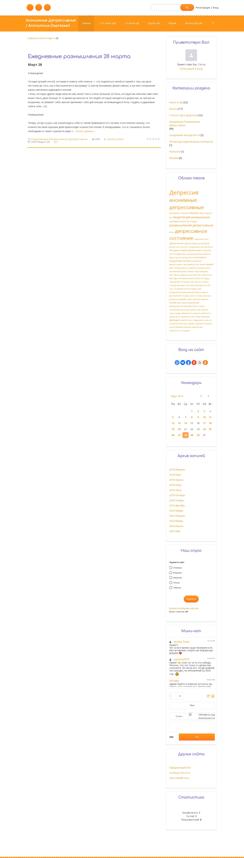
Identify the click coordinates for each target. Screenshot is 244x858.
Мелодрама (174, 250)
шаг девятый (189, 264)
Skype (202, 213)
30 (198, 435)
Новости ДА (176, 102)
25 (210, 429)
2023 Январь (176, 510)
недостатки (206, 275)
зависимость (187, 313)
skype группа (175, 257)
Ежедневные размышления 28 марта (79, 56)
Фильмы (173, 158)
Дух (175, 278)
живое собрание (203, 250)
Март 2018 (177, 396)
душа (207, 278)
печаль (187, 289)
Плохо (176, 582)
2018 (41, 38)
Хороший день (201, 271)
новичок (207, 320)
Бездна (185, 296)
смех (190, 320)
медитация (181, 217)
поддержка (198, 320)
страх (171, 313)
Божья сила (196, 289)
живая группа (187, 250)
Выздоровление (176, 306)
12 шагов (178, 288)
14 (185, 423)
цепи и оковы (195, 296)
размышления (180, 225)
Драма (172, 243)
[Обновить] (208, 697)
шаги (178, 316)
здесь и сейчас (202, 282)
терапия (196, 299)
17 (204, 423)
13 (179, 423)
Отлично (177, 568)
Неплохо (177, 577)
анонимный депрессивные (181, 271)
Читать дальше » (85, 131)
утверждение (175, 221)
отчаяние (185, 282)
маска (172, 327)
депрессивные (203, 225)
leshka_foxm (115, 139)
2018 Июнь (175, 484)
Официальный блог (180, 767)
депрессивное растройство (197, 243)
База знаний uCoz (179, 777)
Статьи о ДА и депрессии (183, 115)
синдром (186, 330)
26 (173, 435)
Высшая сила (183, 285)
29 (191, 435)
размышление (200, 217)
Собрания (198, 239)
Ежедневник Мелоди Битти (184, 135)
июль (171, 232)
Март (50, 38)
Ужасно (177, 587)
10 (204, 417)
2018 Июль (175, 490)
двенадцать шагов (178, 320)
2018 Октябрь (177, 495)
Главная (32, 38)
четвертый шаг (181, 268)
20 (179, 429)
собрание (194, 212)
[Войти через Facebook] (188, 362)
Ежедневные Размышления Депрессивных (59, 139)
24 (204, 429)
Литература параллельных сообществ (191, 141)
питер (201, 306)
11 (210, 417)
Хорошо (177, 573)
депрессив (174, 247)
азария (191, 323)
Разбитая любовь (183, 327)
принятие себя (187, 316)
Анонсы (173, 108)
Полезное (174, 151)
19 (173, 429)
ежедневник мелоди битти (201, 247)
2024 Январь (176, 520)
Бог (178, 281)
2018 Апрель (176, 479)
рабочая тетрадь (189, 221)
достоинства (195, 275)
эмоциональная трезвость (199, 254)
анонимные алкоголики (189, 278)
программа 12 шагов (178, 213)
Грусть (195, 306)
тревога (204, 310)
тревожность (175, 330)
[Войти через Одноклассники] (205, 362)
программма (175, 310)
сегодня (173, 285)
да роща (185, 310)
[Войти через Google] (199, 362)
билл (171, 278)
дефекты (185, 275)
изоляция (205, 316)
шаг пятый (200, 264)
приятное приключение (199, 268)
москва (188, 306)
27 (179, 435)
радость (197, 313)
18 (210, 423)
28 (185, 435)
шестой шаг (174, 275)
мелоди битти (187, 257)
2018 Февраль (177, 469)
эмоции (186, 260)
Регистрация (203, 7)
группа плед (195, 310)
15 (191, 423)
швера (184, 303)
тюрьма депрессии (198, 285)
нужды (178, 313)
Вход (215, 7)
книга (205, 239)
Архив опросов (191, 608)
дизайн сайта (186, 299)
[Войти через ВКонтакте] (182, 362)
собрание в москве (178, 323)
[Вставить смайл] (213, 697)
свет (192, 282)
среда (197, 316)
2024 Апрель (176, 526)
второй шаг (193, 302)
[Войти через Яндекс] (194, 362)
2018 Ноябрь (176, 500)
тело (202, 278)
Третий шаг (175, 302)
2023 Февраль (177, 515)
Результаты (175, 608)
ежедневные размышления (181, 292)
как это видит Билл (177, 254)
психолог (184, 247)
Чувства (172, 282)
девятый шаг (197, 327)
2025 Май (174, 531)
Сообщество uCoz (179, 772)
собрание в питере (203, 323)
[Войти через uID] (177, 362)
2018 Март (175, 474)
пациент (204, 299)
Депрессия (184, 192)
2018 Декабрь (177, 505)
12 (173, 423)
